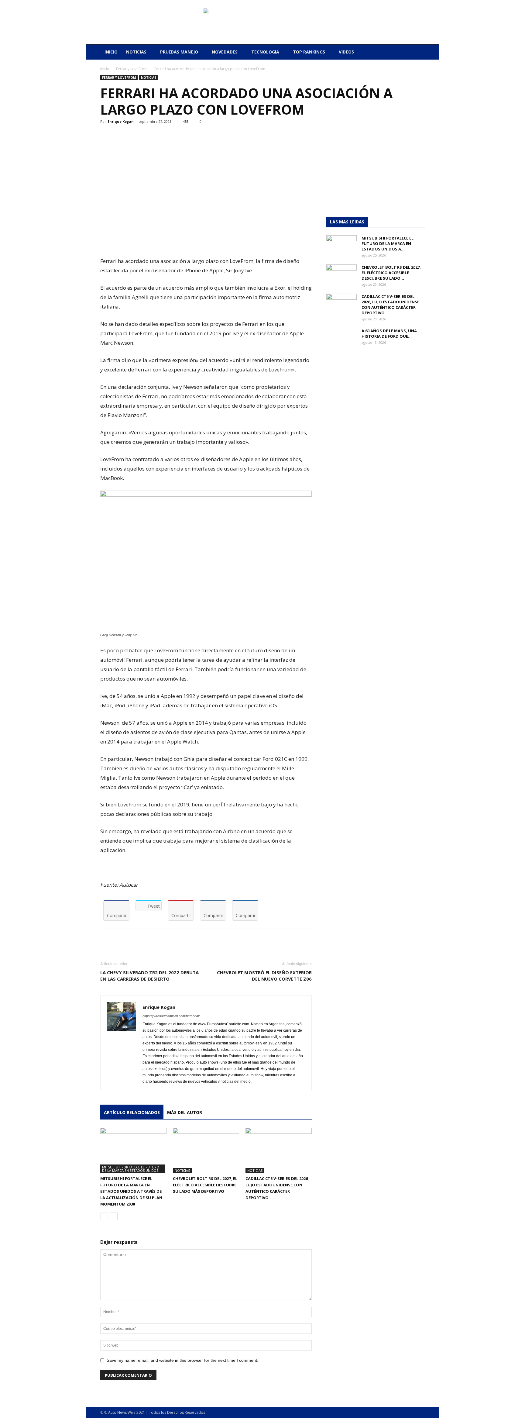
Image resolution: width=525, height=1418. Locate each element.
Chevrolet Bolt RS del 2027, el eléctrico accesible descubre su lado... (391, 272)
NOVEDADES (225, 52)
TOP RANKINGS (309, 52)
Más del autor (184, 1112)
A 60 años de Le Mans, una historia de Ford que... (389, 333)
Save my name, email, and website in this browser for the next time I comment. (182, 1360)
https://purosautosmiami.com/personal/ (171, 1016)
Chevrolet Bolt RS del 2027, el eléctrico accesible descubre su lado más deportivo (205, 1185)
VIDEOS (346, 52)
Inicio (104, 68)
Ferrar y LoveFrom (132, 68)
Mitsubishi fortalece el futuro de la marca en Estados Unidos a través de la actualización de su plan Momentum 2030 (131, 1191)
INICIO (111, 52)
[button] (417, 52)
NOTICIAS (136, 52)
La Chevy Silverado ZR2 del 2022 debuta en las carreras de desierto (149, 975)
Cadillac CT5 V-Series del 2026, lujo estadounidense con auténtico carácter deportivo (390, 305)
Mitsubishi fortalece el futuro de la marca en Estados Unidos (130, 1169)
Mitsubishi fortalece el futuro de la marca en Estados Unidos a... (387, 243)
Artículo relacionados (132, 1112)
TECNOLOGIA (265, 52)
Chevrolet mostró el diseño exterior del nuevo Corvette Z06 (264, 975)
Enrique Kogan (121, 121)
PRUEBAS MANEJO (179, 52)
